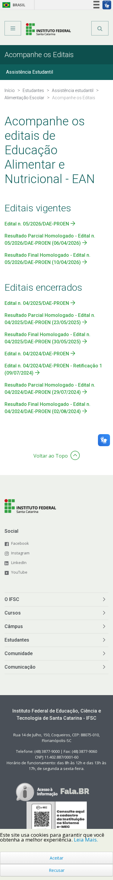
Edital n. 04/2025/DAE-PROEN (37, 303)
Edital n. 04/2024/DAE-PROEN (37, 354)
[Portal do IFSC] (48, 30)
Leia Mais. (86, 839)
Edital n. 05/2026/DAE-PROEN (37, 224)
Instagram (20, 553)
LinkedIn (19, 562)
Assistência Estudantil (29, 72)
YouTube (19, 572)
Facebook (20, 543)
